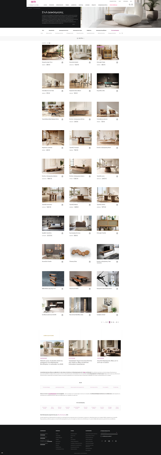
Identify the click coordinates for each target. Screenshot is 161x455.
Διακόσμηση (30, 8)
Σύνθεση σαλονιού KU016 (49, 314)
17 (107, 322)
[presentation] (73, 24)
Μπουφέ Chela (101, 62)
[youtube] (109, 441)
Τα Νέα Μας (115, 387)
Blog (84, 372)
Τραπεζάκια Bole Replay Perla (50, 119)
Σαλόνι (57, 433)
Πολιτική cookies (89, 448)
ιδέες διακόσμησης (62, 414)
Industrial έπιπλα (90, 33)
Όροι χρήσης (88, 450)
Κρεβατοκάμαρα (59, 437)
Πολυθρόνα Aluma (102, 119)
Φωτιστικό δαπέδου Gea (76, 314)
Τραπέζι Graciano (47, 204)
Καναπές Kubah (73, 62)
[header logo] (33, 3)
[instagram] (115, 441)
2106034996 (42, 438)
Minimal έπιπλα (101, 33)
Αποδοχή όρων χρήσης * (107, 436)
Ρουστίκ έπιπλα (80, 33)
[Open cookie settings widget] (4, 452)
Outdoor (57, 445)
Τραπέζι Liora (100, 176)
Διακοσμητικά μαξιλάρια (101, 30)
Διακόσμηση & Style (60, 387)
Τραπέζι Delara (73, 204)
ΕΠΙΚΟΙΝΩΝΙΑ (125, 1)
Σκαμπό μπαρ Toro (47, 62)
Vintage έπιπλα (69, 33)
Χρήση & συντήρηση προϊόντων (91, 433)
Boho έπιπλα (49, 33)
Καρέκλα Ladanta (47, 147)
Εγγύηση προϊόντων (89, 437)
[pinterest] (112, 441)
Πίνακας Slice (73, 261)
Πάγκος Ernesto (73, 288)
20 (113, 322)
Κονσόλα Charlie (46, 261)
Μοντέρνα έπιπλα (59, 33)
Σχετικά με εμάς (74, 433)
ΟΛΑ (43, 30)
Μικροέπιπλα (51, 30)
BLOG (120, 1)
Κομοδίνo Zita (101, 90)
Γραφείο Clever (101, 314)
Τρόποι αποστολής (89, 441)
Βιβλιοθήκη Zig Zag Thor (49, 288)
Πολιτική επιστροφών (90, 443)
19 (111, 322)
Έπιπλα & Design (46, 387)
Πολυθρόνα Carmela (48, 90)
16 (106, 322)
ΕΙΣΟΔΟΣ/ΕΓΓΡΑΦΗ (113, 1)
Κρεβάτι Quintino (47, 233)
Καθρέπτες (89, 30)
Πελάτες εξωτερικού (74, 441)
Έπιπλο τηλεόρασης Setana (49, 176)
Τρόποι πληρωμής (89, 439)
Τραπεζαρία (58, 435)
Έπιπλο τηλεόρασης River (104, 147)
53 (116, 322)
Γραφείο (57, 439)
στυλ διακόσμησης (52, 393)
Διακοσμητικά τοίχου (77, 30)
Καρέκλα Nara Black (75, 90)
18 (109, 322)
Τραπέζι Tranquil (74, 147)
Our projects (105, 387)
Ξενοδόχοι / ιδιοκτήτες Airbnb (76, 443)
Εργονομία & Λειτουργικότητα (77, 387)
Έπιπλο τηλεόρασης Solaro (76, 176)
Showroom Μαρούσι (44, 443)
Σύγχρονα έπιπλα (112, 33)
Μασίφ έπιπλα (58, 447)
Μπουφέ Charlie (101, 233)
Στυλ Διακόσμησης (115, 30)
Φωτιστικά (58, 443)
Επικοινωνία (73, 435)
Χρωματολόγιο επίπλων (90, 435)
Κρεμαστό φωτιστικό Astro (104, 288)
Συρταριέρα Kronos (74, 233)
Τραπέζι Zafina (101, 204)
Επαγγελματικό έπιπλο (75, 447)
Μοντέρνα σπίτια (93, 387)
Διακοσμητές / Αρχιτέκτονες (76, 445)
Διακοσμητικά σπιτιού (63, 30)
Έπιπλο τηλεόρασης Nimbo (76, 119)
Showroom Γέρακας (44, 433)
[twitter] (105, 441)
